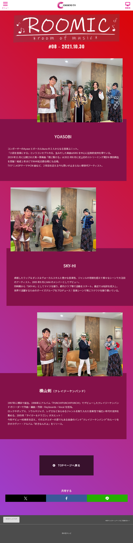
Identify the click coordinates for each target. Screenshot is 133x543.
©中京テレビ (66, 533)
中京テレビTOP (11, 519)
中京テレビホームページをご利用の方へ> (117, 520)
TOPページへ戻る (69, 465)
